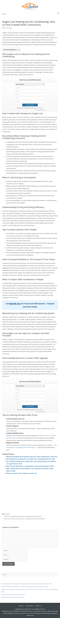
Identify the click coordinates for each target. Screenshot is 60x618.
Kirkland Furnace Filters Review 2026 (12, 597)
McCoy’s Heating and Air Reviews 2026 (13, 594)
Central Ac (7, 514)
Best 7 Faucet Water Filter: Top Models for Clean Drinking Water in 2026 (30, 466)
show (17, 49)
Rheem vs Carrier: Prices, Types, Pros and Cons (21, 473)
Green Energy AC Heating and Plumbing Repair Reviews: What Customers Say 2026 (26, 584)
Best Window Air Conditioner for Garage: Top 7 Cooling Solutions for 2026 (30, 459)
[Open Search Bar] (58, 13)
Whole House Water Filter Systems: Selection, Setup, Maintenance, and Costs (31, 457)
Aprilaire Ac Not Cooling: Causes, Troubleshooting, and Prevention (24, 519)
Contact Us (38, 606)
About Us (21, 606)
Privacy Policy (29, 606)
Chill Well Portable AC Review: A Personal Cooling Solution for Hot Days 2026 (24, 586)
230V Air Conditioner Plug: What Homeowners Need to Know (22, 516)
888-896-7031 (15, 303)
